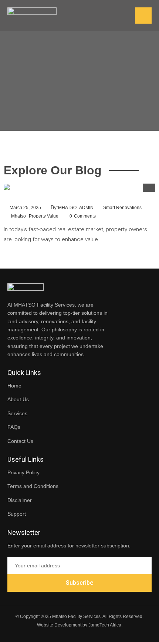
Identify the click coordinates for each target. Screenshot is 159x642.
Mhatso (18, 216)
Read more (15, 252)
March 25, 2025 (25, 207)
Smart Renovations (122, 207)
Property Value (43, 216)
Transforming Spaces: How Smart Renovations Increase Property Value (75, 200)
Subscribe (79, 582)
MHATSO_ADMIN (76, 207)
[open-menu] (143, 15)
